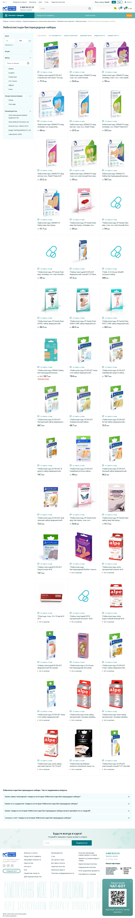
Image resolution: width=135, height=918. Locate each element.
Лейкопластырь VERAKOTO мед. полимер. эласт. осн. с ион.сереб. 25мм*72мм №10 (115, 77)
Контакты (32, 2)
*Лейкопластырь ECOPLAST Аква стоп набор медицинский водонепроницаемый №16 (83, 372)
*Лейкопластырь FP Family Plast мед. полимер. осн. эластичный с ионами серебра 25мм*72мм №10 (51, 274)
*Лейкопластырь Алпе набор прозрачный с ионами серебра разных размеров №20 (82, 716)
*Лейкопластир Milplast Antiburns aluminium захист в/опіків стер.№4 (82, 766)
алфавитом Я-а (113, 35)
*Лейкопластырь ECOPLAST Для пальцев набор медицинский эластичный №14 (50, 520)
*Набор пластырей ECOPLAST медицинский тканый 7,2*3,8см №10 (83, 274)
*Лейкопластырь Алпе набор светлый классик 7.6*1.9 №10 (49, 765)
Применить (9, 45)
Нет (119, 2)
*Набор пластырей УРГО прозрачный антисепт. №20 (81, 617)
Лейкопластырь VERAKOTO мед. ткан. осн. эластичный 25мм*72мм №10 (83, 77)
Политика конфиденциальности (62, 873)
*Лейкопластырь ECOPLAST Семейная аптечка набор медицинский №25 (81, 471)
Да (114, 2)
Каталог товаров (15, 21)
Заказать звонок (112, 856)
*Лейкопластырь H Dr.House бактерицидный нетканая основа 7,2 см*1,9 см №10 (82, 667)
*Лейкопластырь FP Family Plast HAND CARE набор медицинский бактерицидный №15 (83, 323)
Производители (56, 853)
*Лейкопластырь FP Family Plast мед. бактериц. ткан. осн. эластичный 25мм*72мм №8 (83, 520)
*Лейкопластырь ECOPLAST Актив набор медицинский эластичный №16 (113, 421)
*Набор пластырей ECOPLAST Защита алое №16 (49, 568)
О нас (47, 2)
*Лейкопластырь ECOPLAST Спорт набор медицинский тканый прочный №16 (113, 667)
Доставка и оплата (58, 863)
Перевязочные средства (65, 21)
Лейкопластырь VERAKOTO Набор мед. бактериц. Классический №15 (48, 225)
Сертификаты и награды (87, 874)
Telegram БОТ (11, 871)
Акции (129, 15)
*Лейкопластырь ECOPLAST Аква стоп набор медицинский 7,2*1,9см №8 (51, 716)
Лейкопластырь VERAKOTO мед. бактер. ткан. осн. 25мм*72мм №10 (83, 126)
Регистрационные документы (89, 871)
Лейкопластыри (81, 21)
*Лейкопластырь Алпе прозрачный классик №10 (112, 568)
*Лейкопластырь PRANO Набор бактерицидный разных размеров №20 (50, 372)
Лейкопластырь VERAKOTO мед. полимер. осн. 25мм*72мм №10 (115, 125)
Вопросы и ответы (20, 2)
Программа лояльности (32, 860)
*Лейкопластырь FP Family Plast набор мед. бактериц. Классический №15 (115, 520)
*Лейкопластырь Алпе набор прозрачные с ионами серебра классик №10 (114, 716)
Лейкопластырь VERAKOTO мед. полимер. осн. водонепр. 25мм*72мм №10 (50, 126)
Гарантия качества (58, 2)
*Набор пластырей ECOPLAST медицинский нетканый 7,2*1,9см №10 (49, 667)
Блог (40, 2)
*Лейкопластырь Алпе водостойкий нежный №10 (113, 617)
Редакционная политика (87, 867)
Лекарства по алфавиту (45, 15)
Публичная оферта (58, 870)
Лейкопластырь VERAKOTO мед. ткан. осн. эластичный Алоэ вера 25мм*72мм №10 (83, 175)
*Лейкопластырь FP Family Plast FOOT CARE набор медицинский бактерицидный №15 (115, 323)
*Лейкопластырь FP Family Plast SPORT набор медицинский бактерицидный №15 (50, 323)
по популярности (55, 35)
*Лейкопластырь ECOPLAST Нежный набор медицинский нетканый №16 (114, 471)
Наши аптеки (90, 15)
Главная (5, 21)
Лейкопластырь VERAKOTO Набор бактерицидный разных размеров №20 (115, 175)
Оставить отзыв (46, 72)
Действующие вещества (32, 877)
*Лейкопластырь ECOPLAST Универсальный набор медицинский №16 (81, 421)
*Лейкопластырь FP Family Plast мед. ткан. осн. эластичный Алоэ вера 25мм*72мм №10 (115, 225)
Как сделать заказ (57, 860)
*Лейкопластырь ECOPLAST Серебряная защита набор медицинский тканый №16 (113, 372)
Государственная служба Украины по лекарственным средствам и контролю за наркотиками (111, 871)
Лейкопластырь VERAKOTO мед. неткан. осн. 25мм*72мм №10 (50, 174)
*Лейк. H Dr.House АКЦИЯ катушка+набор (113, 273)
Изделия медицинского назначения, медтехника (39, 21)
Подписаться (81, 843)
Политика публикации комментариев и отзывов (87, 854)
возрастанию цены (71, 35)
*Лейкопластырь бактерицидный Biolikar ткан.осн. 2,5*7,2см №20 (84, 569)
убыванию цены (85, 35)
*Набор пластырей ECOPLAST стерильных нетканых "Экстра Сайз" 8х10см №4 (50, 77)
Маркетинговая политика (87, 864)
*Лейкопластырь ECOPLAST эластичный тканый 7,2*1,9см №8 (116, 765)
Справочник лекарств (31, 873)
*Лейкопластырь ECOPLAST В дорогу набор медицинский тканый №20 (49, 471)
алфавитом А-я (99, 35)
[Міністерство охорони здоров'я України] (126, 870)
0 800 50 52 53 (27, 7)
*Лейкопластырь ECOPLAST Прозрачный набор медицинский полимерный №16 (51, 421)
